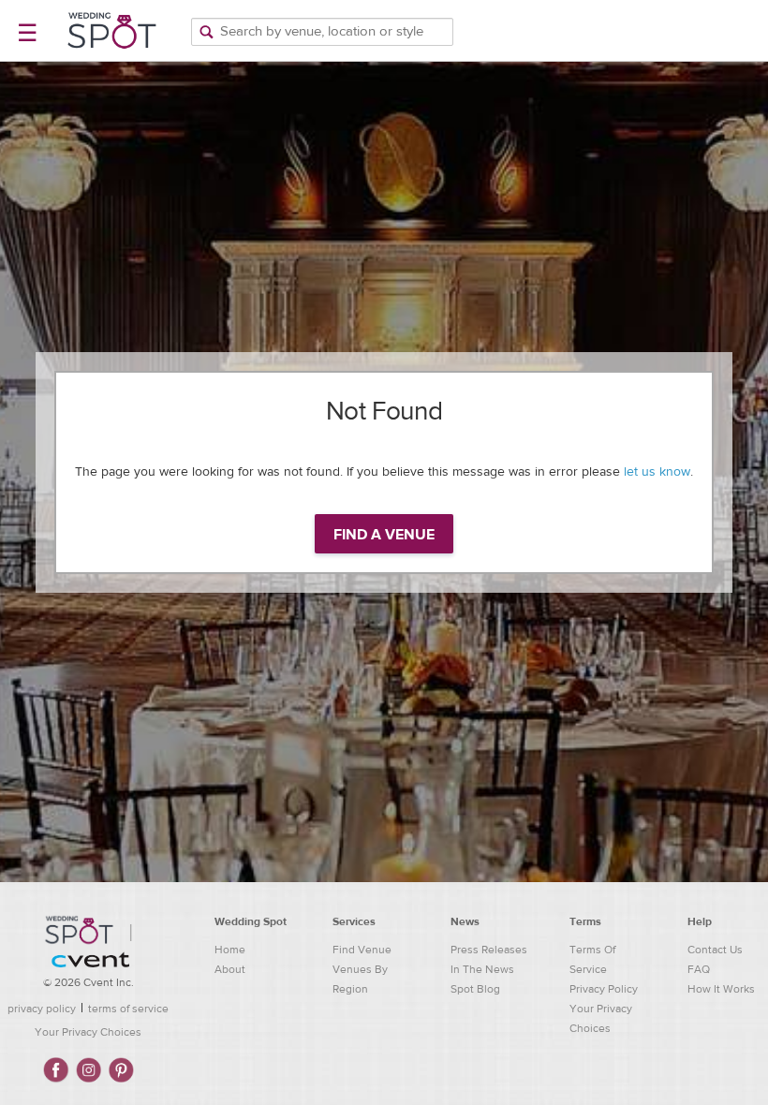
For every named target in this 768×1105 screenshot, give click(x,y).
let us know (657, 472)
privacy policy (41, 1008)
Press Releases (488, 949)
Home (229, 949)
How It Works (721, 988)
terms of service (128, 1008)
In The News (482, 969)
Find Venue (361, 949)
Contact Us (715, 949)
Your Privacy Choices (88, 1031)
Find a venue (384, 534)
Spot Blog (475, 988)
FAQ (698, 969)
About (229, 969)
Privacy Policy (603, 988)
